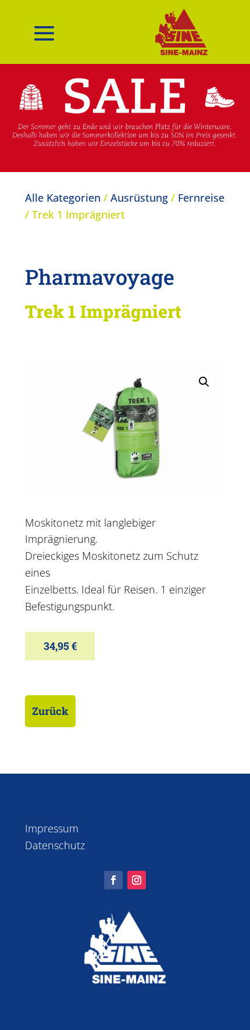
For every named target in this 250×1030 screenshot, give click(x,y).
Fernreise (201, 198)
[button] (204, 381)
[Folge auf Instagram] (136, 880)
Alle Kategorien (63, 198)
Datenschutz (55, 845)
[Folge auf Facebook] (113, 880)
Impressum (51, 828)
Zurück (50, 711)
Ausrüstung (139, 198)
